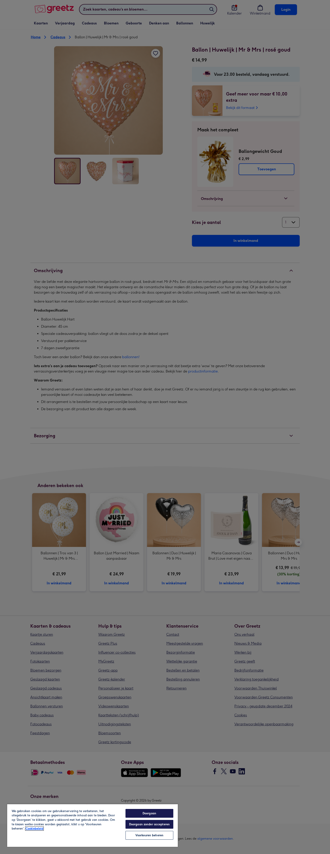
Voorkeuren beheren (149, 835)
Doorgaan (149, 813)
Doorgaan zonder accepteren (149, 824)
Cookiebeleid (34, 828)
